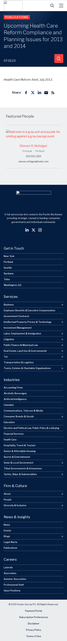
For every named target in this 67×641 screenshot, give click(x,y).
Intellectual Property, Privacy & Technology (27, 322)
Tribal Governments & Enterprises (23, 468)
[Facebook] (26, 92)
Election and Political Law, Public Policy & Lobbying (31, 428)
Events (7, 530)
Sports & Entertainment (17, 457)
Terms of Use (33, 636)
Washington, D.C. (13, 285)
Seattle (8, 267)
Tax (6, 356)
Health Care (10, 439)
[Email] (46, 92)
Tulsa (7, 279)
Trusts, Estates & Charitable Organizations (27, 368)
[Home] (13, 5)
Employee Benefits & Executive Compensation (29, 310)
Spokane (9, 273)
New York (9, 256)
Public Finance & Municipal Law (21, 345)
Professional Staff (14, 584)
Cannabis (9, 405)
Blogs (7, 536)
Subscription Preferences (33, 617)
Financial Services (14, 433)
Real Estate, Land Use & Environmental (25, 350)
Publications (16, 17)
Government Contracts (16, 316)
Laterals (8, 567)
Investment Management (18, 327)
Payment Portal (33, 610)
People (8, 499)
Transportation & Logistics (19, 362)
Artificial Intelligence (15, 399)
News (7, 524)
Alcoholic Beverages (15, 393)
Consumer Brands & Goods (19, 416)
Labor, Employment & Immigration (22, 333)
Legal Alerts (10, 542)
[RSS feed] (53, 92)
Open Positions (12, 590)
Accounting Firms (13, 387)
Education (9, 422)
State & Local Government (18, 462)
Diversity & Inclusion (15, 505)
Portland (8, 262)
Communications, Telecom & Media (23, 410)
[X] (33, 92)
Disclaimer (33, 623)
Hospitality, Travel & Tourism (20, 445)
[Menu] (61, 5)
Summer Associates (15, 579)
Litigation (9, 339)
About (7, 493)
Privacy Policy (33, 630)
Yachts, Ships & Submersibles (20, 474)
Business (9, 304)
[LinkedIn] (39, 92)
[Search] (52, 5)
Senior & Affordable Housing (20, 451)
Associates (10, 573)
